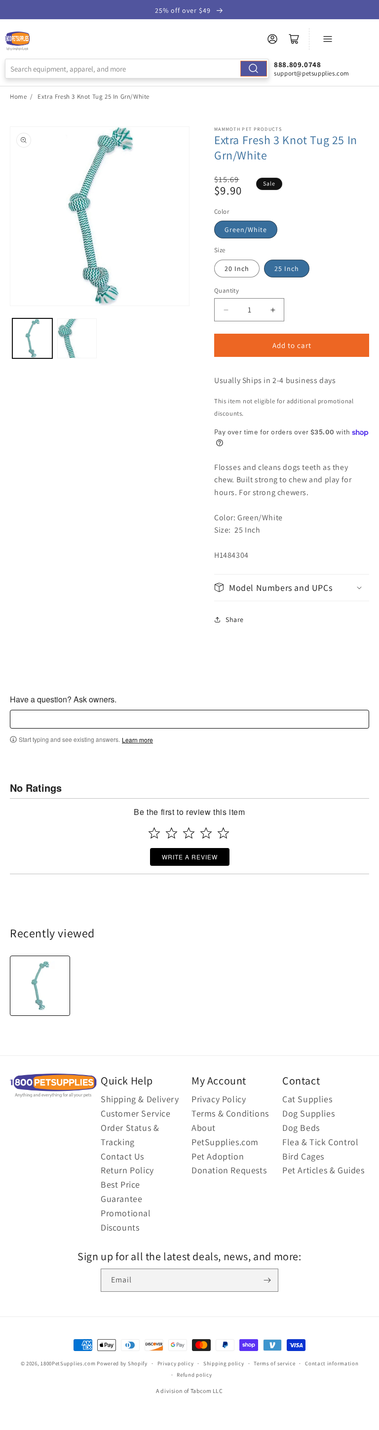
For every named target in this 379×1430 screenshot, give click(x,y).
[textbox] (189, 719)
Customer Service (136, 1113)
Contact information (331, 1363)
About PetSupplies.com (225, 1135)
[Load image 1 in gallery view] (32, 338)
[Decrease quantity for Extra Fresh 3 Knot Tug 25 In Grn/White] (226, 309)
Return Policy (127, 1170)
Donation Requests (228, 1170)
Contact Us (122, 1156)
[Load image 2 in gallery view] (77, 338)
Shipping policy (223, 1363)
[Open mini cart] (294, 39)
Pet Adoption (217, 1156)
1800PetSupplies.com (67, 1363)
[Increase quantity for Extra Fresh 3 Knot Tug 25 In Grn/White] (273, 309)
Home (18, 96)
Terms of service (274, 1363)
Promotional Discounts (126, 1220)
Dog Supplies (308, 1113)
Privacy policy (175, 1363)
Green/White (246, 229)
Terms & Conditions (230, 1113)
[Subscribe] (267, 1280)
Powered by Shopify (122, 1363)
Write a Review (190, 856)
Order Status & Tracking (130, 1135)
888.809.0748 (297, 64)
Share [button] (235, 619)
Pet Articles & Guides (323, 1170)
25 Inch (286, 268)
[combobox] (137, 68)
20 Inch (237, 268)
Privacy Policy (218, 1099)
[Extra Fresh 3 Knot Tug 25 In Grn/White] (40, 985)
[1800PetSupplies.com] (17, 41)
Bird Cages (303, 1156)
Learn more (137, 740)
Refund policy (194, 1374)
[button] (291, 588)
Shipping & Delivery (140, 1099)
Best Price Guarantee (121, 1191)
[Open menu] (328, 39)
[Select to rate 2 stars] (171, 833)
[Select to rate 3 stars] (188, 833)
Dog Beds (301, 1127)
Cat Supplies (307, 1099)
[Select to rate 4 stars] (206, 833)
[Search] (253, 69)
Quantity (226, 290)
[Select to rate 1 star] (154, 833)
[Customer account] (272, 39)
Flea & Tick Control (320, 1142)
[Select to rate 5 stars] (223, 833)
